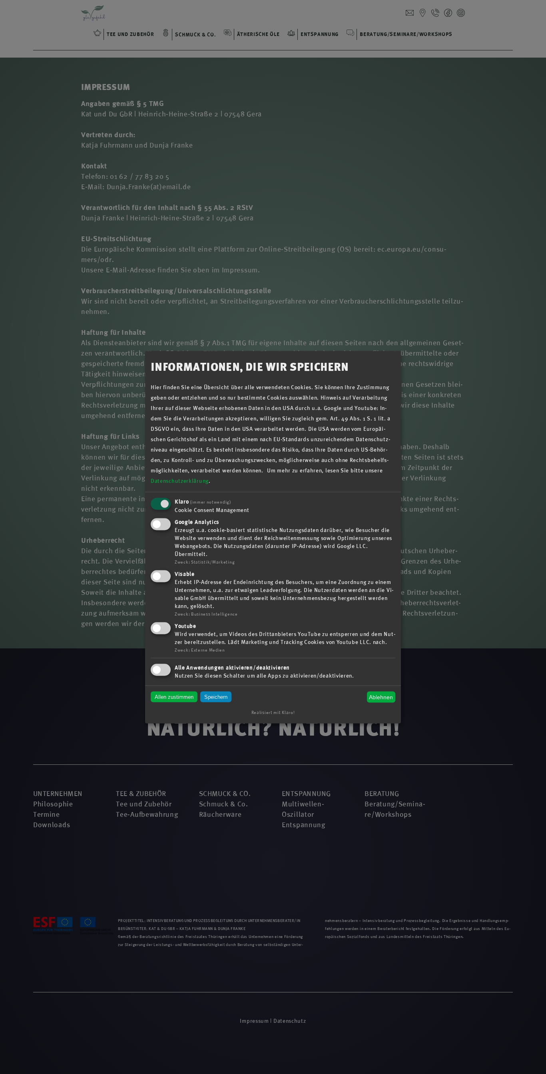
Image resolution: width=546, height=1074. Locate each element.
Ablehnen (381, 697)
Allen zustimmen (174, 697)
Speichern (215, 697)
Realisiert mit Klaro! (273, 712)
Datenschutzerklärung (180, 481)
